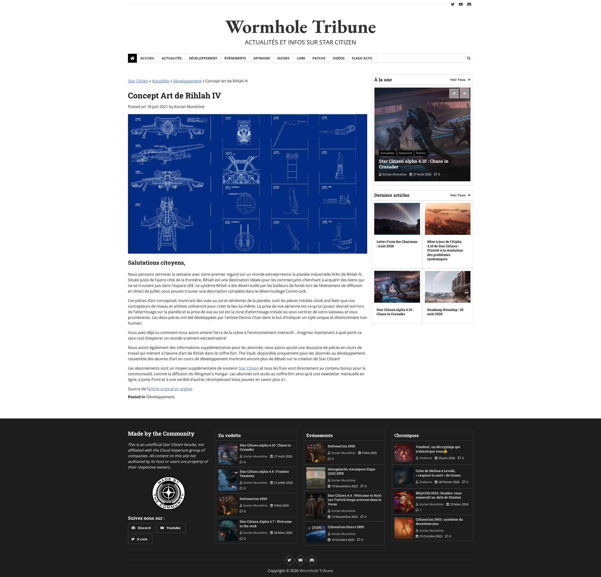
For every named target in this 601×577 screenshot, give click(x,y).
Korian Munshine (189, 106)
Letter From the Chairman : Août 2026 (397, 243)
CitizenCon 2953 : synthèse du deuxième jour (439, 521)
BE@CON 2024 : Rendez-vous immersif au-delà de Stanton (439, 495)
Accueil (147, 58)
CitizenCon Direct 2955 (346, 527)
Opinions (261, 58)
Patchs (318, 58)
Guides (283, 58)
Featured (405, 153)
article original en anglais (170, 388)
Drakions (426, 458)
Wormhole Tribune (300, 26)
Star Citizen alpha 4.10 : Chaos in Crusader (413, 164)
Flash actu (362, 58)
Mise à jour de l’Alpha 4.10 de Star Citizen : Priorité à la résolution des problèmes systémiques (445, 250)
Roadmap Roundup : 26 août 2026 (445, 311)
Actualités (172, 58)
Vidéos (339, 58)
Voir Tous (458, 79)
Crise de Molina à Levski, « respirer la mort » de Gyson (438, 473)
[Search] (468, 58)
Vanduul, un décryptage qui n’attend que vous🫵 (438, 449)
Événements (235, 58)
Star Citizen (138, 81)
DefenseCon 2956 (253, 498)
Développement (203, 58)
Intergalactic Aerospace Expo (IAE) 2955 (351, 471)
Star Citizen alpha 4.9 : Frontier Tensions (264, 473)
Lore (301, 58)
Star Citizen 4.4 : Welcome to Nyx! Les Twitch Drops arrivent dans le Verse (354, 499)
